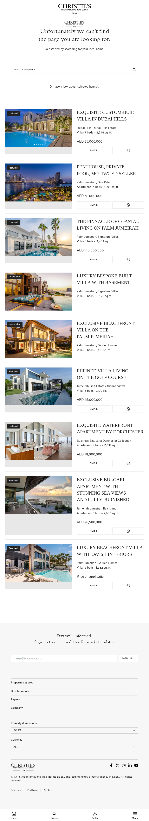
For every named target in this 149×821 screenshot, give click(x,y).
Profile (95, 818)
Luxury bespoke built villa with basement (104, 279)
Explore (15, 699)
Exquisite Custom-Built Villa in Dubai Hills (106, 115)
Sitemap (16, 790)
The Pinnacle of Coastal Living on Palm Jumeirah (108, 225)
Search (54, 818)
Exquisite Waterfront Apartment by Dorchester (110, 428)
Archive (48, 790)
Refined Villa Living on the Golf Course (102, 374)
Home (14, 818)
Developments (20, 691)
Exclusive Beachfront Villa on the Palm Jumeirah (106, 330)
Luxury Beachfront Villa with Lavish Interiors (110, 551)
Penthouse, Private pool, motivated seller (106, 170)
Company (17, 708)
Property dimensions (24, 723)
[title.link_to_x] (111, 765)
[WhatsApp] (128, 150)
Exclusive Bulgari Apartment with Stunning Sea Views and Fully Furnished (103, 489)
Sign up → (128, 658)
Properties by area (22, 682)
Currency (16, 739)
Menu (135, 818)
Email (94, 150)
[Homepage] (74, 9)
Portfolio (32, 790)
